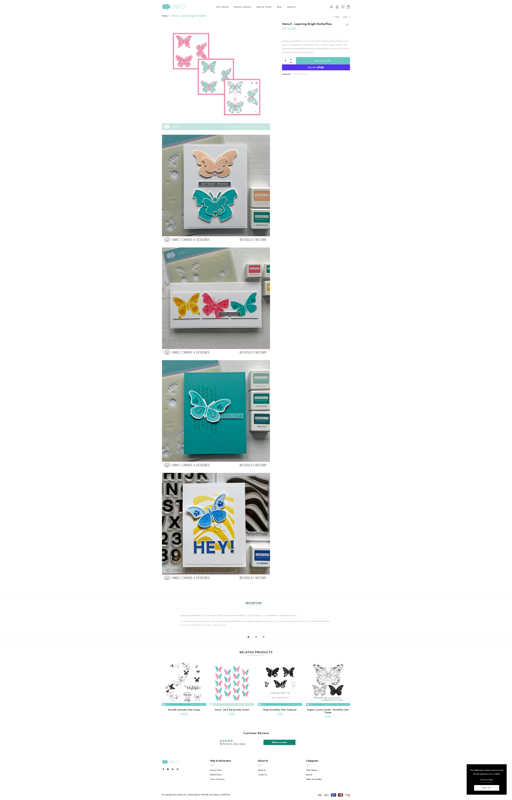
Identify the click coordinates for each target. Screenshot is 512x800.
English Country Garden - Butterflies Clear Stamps (328, 711)
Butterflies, (297, 74)
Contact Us (262, 774)
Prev (337, 17)
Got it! (487, 788)
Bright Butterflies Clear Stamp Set (280, 709)
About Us (291, 6)
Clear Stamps (311, 770)
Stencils (304, 74)
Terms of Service (217, 779)
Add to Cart (323, 60)
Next (345, 17)
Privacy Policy (216, 770)
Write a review (279, 742)
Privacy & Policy (486, 779)
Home (164, 15)
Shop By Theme (264, 6)
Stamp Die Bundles (314, 779)
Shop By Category (242, 6)
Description (254, 603)
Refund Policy (215, 774)
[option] (184, 691)
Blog (279, 6)
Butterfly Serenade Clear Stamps (184, 709)
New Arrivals (222, 6)
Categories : (286, 74)
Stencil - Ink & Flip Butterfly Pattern (232, 709)
